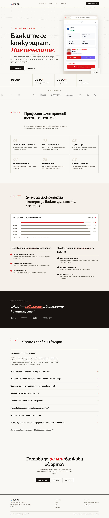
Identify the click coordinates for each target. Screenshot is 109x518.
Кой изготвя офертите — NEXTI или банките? (54, 429)
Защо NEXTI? (42, 3)
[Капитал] (24, 318)
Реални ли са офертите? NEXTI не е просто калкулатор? (54, 378)
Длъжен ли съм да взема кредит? (54, 393)
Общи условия (87, 500)
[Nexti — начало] (14, 4)
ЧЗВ (56, 3)
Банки (50, 3)
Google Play (68, 480)
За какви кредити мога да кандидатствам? (54, 407)
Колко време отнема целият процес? (54, 400)
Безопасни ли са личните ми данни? (54, 415)
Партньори (63, 3)
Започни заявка (92, 3)
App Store (56, 480)
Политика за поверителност (91, 502)
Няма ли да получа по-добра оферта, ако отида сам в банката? (54, 422)
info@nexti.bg (87, 505)
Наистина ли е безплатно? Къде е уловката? (54, 371)
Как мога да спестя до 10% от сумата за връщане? (54, 386)
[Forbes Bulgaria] (13, 318)
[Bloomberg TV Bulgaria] (35, 318)
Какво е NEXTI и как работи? (54, 353)
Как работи (31, 68)
